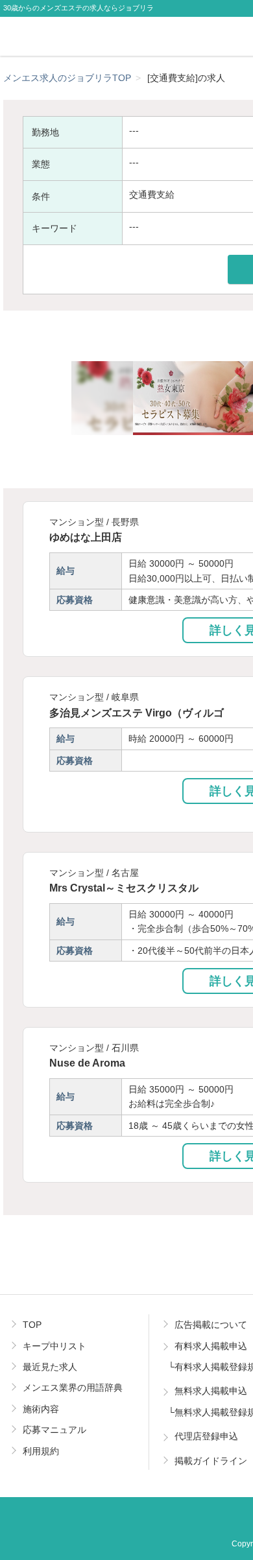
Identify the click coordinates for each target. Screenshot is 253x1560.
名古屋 (125, 873)
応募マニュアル (54, 1429)
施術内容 (41, 1409)
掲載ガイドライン (211, 1461)
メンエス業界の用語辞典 (73, 1387)
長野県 (125, 522)
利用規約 (41, 1451)
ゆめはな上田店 (85, 537)
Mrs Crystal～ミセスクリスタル (124, 887)
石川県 (125, 1048)
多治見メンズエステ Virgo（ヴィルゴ (136, 712)
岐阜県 (125, 697)
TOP (32, 1324)
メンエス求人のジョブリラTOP (67, 78)
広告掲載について (211, 1324)
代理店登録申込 (206, 1436)
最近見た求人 (50, 1367)
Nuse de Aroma (87, 1063)
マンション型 (76, 522)
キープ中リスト (54, 1346)
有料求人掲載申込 (211, 1346)
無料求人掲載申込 (211, 1391)
